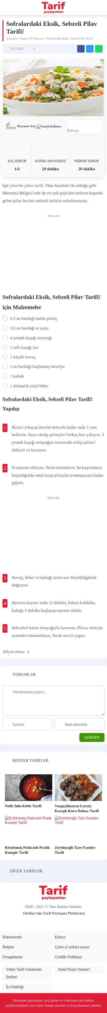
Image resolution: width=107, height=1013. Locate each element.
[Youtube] (49, 924)
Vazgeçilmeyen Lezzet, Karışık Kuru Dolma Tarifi (77, 808)
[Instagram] (66, 924)
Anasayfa (11, 38)
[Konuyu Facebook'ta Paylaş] (81, 49)
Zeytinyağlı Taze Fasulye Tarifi (75, 849)
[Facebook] (40, 924)
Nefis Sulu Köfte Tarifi (23, 806)
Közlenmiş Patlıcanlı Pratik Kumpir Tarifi (27, 849)
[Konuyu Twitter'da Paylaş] (90, 49)
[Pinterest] (57, 924)
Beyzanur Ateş (27, 126)
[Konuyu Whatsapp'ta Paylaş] (99, 49)
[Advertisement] (53, 251)
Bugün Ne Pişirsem (32, 38)
